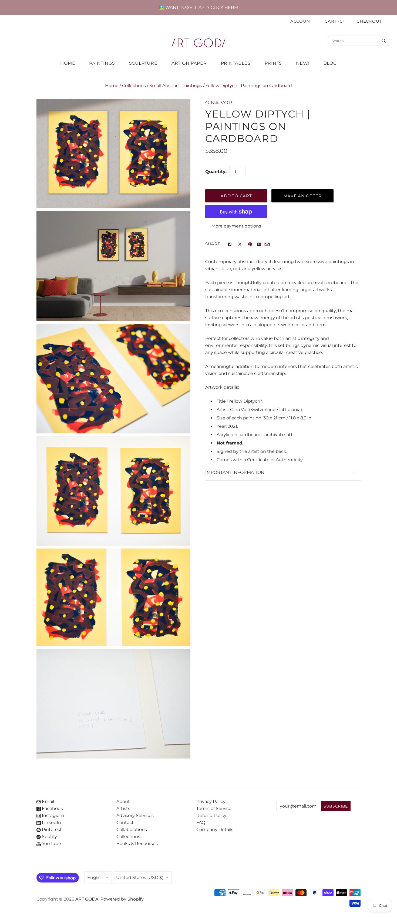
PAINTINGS (102, 63)
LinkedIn (51, 822)
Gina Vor (218, 102)
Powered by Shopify (122, 899)
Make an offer (303, 196)
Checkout (369, 21)
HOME (67, 63)
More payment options (236, 226)
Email (47, 801)
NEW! (302, 63)
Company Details (214, 829)
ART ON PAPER (189, 63)
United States (139, 877)
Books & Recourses (137, 843)
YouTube (51, 843)
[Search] (383, 41)
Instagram (52, 815)
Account (301, 21)
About (123, 801)
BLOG (330, 63)
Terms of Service (213, 808)
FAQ (200, 822)
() (334, 21)
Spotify (49, 836)
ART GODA (87, 899)
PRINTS (273, 63)
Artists (123, 808)
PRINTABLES (236, 63)
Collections (134, 85)
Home (112, 85)
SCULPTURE (143, 63)
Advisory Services (135, 815)
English (95, 877)
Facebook (52, 808)
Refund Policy (211, 815)
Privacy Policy (211, 801)
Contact (125, 822)
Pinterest (51, 829)
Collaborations (131, 829)
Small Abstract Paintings (175, 85)
